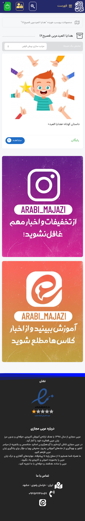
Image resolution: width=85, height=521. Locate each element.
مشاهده (17, 141)
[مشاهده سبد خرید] (7, 6)
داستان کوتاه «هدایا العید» (64, 124)
